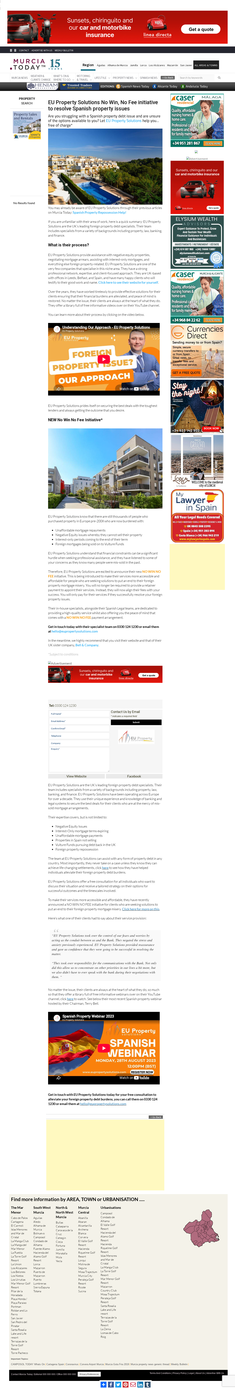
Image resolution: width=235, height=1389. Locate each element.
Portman (16, 1306)
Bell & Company (86, 645)
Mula (59, 1257)
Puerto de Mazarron (39, 1273)
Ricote (82, 1287)
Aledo (36, 1221)
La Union (16, 1264)
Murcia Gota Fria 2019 (117, 1364)
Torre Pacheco (19, 1353)
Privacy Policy (180, 1373)
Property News (123, 78)
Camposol (39, 1237)
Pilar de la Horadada (17, 1293)
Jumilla (134, 65)
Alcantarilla (85, 1225)
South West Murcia (42, 1209)
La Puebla (16, 1252)
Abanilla (83, 1218)
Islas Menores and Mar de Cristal (19, 1233)
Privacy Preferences (89, 1374)
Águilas (101, 65)
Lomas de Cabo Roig (109, 1334)
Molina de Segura (84, 1266)
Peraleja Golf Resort (86, 1281)
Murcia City (85, 1275)
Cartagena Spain (55, 1364)
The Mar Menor (17, 1209)
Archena (83, 1229)
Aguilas (37, 1218)
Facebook (134, 776)
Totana (37, 1291)
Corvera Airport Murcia (92, 1364)
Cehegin (61, 1238)
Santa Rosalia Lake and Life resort (18, 1333)
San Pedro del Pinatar (19, 1324)
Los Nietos (17, 1275)
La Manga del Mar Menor (19, 1246)
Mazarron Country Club (109, 1288)
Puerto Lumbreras (39, 1281)
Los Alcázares (157, 65)
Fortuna (60, 1245)
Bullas (59, 1222)
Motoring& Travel (83, 77)
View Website (76, 776)
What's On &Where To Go (61, 77)
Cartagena (17, 1221)
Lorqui (82, 1260)
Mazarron (39, 1268)
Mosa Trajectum (87, 1272)
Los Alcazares (19, 1268)
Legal (191, 1373)
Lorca (143, 65)
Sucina (82, 1291)
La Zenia (106, 1329)
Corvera (83, 1237)
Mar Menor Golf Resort (20, 1285)
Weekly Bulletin (179, 1364)
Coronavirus (72, 1364)
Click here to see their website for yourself (128, 282)
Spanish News (149, 78)
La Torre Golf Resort (18, 1258)
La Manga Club (20, 1241)
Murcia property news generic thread (150, 1364)
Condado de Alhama (40, 1243)
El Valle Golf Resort (85, 1243)
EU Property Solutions (124, 120)
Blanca (82, 1233)
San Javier (186, 65)
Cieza (59, 1242)
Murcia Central (83, 1209)
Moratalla (61, 1253)
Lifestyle (100, 78)
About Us (200, 1373)
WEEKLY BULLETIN (64, 50)
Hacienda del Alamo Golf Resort (41, 1256)
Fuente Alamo (41, 1248)
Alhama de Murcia (117, 65)
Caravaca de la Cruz (64, 1232)
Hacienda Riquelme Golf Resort (86, 1252)
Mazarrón (172, 65)
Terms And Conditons (160, 1373)
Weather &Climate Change (41, 77)
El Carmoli (17, 1225)
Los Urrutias (18, 1279)
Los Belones (18, 1272)
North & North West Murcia (64, 1212)
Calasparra (62, 1226)
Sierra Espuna (41, 1287)
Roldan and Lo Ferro (19, 1312)
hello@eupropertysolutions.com (75, 631)
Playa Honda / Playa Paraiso (19, 1300)
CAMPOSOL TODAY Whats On (28, 1364)
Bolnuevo (39, 1233)
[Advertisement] (105, 1155)
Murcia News (20, 78)
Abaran (82, 1221)
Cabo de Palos (19, 1218)
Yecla (59, 1261)
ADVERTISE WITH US (42, 50)
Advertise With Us (215, 1373)
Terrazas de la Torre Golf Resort (19, 1345)
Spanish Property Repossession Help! (99, 212)
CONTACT (24, 50)
